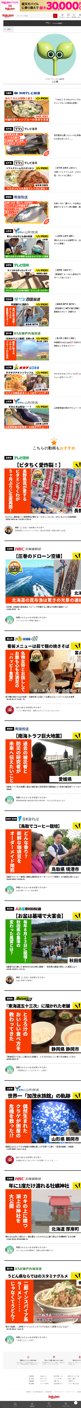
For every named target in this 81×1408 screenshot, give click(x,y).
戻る (9, 29)
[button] (68, 16)
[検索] (55, 16)
